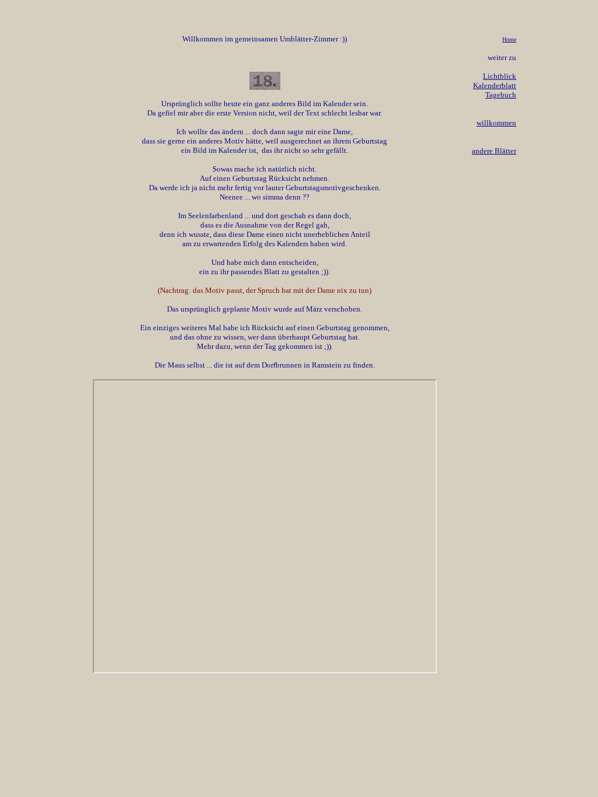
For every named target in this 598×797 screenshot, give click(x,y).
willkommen (496, 122)
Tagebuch (500, 94)
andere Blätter (494, 150)
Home (509, 39)
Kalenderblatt (494, 85)
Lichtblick (499, 76)
